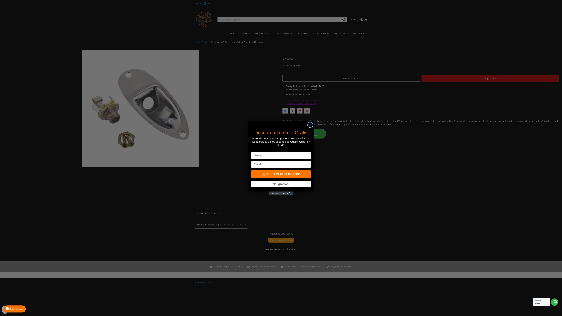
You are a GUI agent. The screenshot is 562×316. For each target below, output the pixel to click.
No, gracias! (281, 184)
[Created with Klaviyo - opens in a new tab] (281, 193)
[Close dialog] (310, 124)
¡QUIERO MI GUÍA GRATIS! (281, 174)
